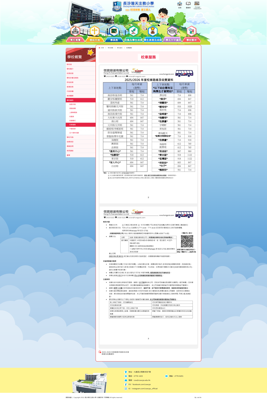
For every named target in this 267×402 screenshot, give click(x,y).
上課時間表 (73, 112)
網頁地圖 (69, 397)
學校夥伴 (191, 40)
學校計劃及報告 (72, 78)
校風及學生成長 (133, 40)
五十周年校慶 (74, 133)
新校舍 (69, 64)
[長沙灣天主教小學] (133, 12)
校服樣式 (72, 120)
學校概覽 (75, 40)
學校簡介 (70, 69)
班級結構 (72, 108)
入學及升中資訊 (172, 40)
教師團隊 (70, 96)
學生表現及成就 (153, 40)
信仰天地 (94, 40)
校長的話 (70, 73)
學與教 (114, 40)
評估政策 (70, 82)
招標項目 (70, 142)
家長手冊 (72, 104)
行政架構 (70, 91)
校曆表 (71, 116)
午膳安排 (72, 128)
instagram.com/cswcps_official (144, 388)
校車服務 (72, 124)
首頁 (102, 47)
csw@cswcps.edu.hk (142, 380)
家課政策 (70, 87)
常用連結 (70, 150)
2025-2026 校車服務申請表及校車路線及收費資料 (115, 353)
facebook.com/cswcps (142, 384)
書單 (68, 155)
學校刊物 (70, 137)
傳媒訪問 (70, 146)
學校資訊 (119, 47)
